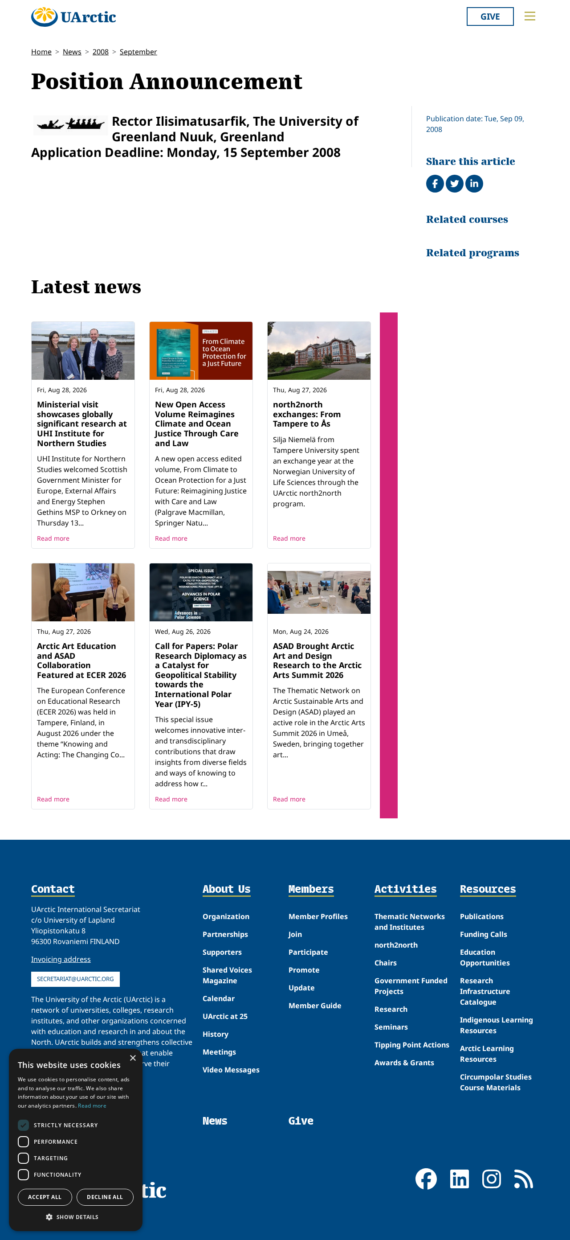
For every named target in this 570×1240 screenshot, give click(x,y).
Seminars (391, 1027)
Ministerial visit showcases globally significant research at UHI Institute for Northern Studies (82, 423)
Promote (304, 970)
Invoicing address (61, 959)
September (138, 52)
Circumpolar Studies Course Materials (496, 1082)
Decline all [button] (105, 1197)
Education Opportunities (485, 957)
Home (41, 52)
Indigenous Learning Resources (496, 1025)
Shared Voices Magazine (227, 975)
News (72, 52)
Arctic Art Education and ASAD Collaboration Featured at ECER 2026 (81, 660)
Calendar (219, 998)
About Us (227, 890)
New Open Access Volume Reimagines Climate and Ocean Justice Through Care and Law (197, 423)
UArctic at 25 (225, 1016)
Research (391, 1009)
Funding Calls (483, 934)
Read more (53, 538)
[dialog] (75, 1140)
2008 (101, 52)
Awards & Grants (404, 1063)
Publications (482, 916)
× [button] (132, 1058)
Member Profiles (318, 916)
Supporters (222, 952)
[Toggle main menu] (530, 16)
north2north (396, 945)
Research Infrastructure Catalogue (485, 991)
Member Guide (315, 1005)
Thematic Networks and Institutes (410, 922)
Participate (308, 952)
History (215, 1034)
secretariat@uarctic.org (75, 979)
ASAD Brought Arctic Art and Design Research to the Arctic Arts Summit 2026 (317, 660)
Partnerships (225, 934)
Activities (406, 890)
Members (311, 890)
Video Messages (231, 1070)
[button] (76, 1216)
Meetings (219, 1052)
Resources (488, 890)
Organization (226, 916)
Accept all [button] (44, 1197)
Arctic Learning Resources (487, 1053)
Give (490, 16)
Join (295, 934)
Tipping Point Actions (412, 1045)
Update (302, 988)
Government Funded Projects (411, 986)
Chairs (386, 963)
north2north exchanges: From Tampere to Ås (307, 414)
